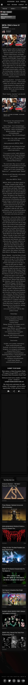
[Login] (25, 1)
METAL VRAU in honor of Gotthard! (6, 17)
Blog (4, 12)
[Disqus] (14, 414)
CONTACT (21, 4)
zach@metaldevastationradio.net (14, 381)
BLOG (17, 1)
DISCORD (24, 7)
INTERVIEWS (11, 1)
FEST (8, 4)
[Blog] (1, 21)
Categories (9, 12)
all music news (4, 14)
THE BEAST (8, 31)
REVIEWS (14, 4)
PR (26, 4)
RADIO (22, 1)
